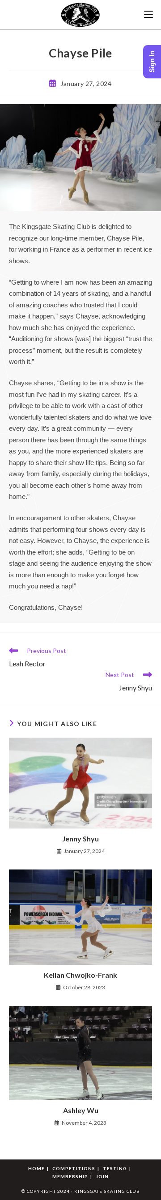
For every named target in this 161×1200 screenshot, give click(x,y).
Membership (70, 1176)
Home (36, 1168)
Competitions (73, 1168)
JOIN (102, 1176)
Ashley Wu (80, 1110)
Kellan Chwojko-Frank (80, 975)
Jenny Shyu (80, 838)
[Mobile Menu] (148, 14)
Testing (115, 1168)
